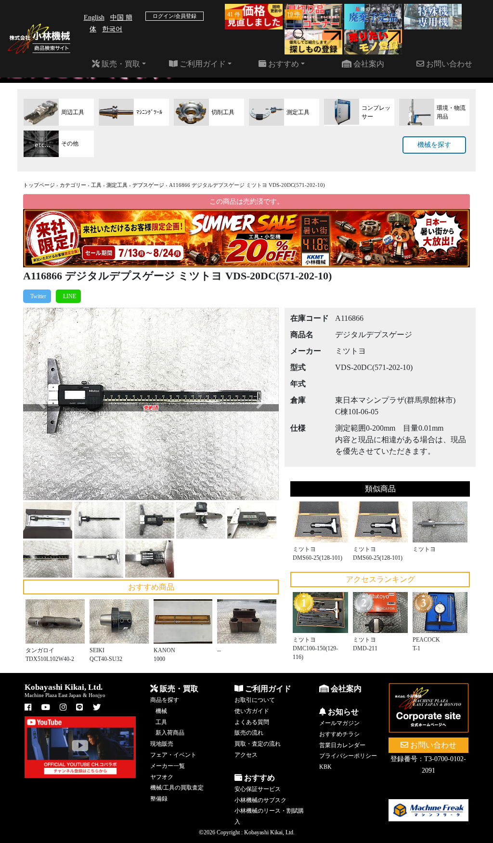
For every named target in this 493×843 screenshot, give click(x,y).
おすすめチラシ (339, 734)
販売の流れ (248, 732)
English (94, 17)
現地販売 (161, 743)
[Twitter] (37, 296)
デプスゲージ (148, 185)
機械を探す (434, 144)
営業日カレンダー (342, 745)
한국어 (112, 29)
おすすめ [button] (282, 64)
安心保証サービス (257, 789)
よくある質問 (251, 722)
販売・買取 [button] (120, 64)
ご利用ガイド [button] (202, 64)
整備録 (159, 798)
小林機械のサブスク (260, 800)
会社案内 (367, 64)
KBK (325, 767)
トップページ (39, 185)
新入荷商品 (170, 732)
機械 (161, 711)
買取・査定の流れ (257, 743)
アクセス (246, 754)
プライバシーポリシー (348, 755)
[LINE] (68, 296)
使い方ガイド (251, 711)
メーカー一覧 (167, 766)
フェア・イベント (173, 754)
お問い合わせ (448, 64)
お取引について (254, 700)
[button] (42, 404)
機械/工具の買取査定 (177, 787)
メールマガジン (339, 723)
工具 (96, 185)
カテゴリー (73, 185)
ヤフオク (161, 777)
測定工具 (117, 185)
